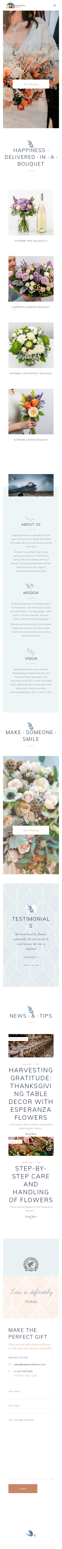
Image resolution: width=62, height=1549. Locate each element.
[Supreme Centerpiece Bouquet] (31, 345)
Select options (24, 244)
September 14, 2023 (18, 1038)
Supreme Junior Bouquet (31, 439)
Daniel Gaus (27, 1162)
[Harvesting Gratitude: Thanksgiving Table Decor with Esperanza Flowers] (31, 1045)
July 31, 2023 (15, 1141)
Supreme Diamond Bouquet (31, 307)
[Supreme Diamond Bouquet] (31, 279)
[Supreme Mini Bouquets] (31, 212)
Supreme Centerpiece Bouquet (31, 373)
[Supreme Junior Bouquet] (31, 411)
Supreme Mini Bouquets (31, 240)
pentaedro (27, 1064)
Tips (37, 1064)
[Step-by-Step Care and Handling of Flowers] (31, 1146)
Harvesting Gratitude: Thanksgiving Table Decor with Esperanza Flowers (31, 1093)
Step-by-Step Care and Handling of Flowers (31, 1184)
